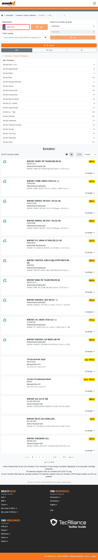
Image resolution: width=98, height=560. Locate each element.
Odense (3, 537)
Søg (41, 27)
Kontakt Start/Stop (49, 133)
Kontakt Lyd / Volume (49, 103)
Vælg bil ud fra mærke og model (61, 22)
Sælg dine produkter (76, 556)
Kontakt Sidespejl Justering (49, 125)
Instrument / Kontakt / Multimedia (16, 56)
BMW (2, 501)
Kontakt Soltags (49, 129)
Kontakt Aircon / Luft (49, 65)
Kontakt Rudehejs (49, 116)
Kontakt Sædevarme (49, 121)
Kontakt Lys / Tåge (49, 112)
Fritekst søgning (8, 33)
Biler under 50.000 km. (8, 512)
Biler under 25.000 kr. (8, 508)
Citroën (3, 505)
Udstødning (54, 501)
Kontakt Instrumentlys (49, 95)
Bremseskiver (54, 497)
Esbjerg (3, 530)
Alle (16, 50)
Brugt (51, 50)
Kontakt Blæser (49, 73)
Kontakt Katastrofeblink (49, 99)
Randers (4, 541)
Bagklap (53, 505)
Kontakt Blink (49, 77)
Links (51, 510)
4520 (54, 457)
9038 (64, 457)
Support (94, 556)
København (4, 534)
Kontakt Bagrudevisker (49, 69)
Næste (71, 457)
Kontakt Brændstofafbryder (49, 82)
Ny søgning (50, 45)
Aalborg (3, 526)
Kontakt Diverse (49, 86)
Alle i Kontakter (8, 60)
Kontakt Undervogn (49, 138)
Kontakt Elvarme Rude (49, 90)
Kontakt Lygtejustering (49, 108)
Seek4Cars (8, 3)
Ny (82, 50)
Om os (87, 556)
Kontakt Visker (49, 142)
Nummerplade (7, 22)
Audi (2, 497)
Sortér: (79, 154)
